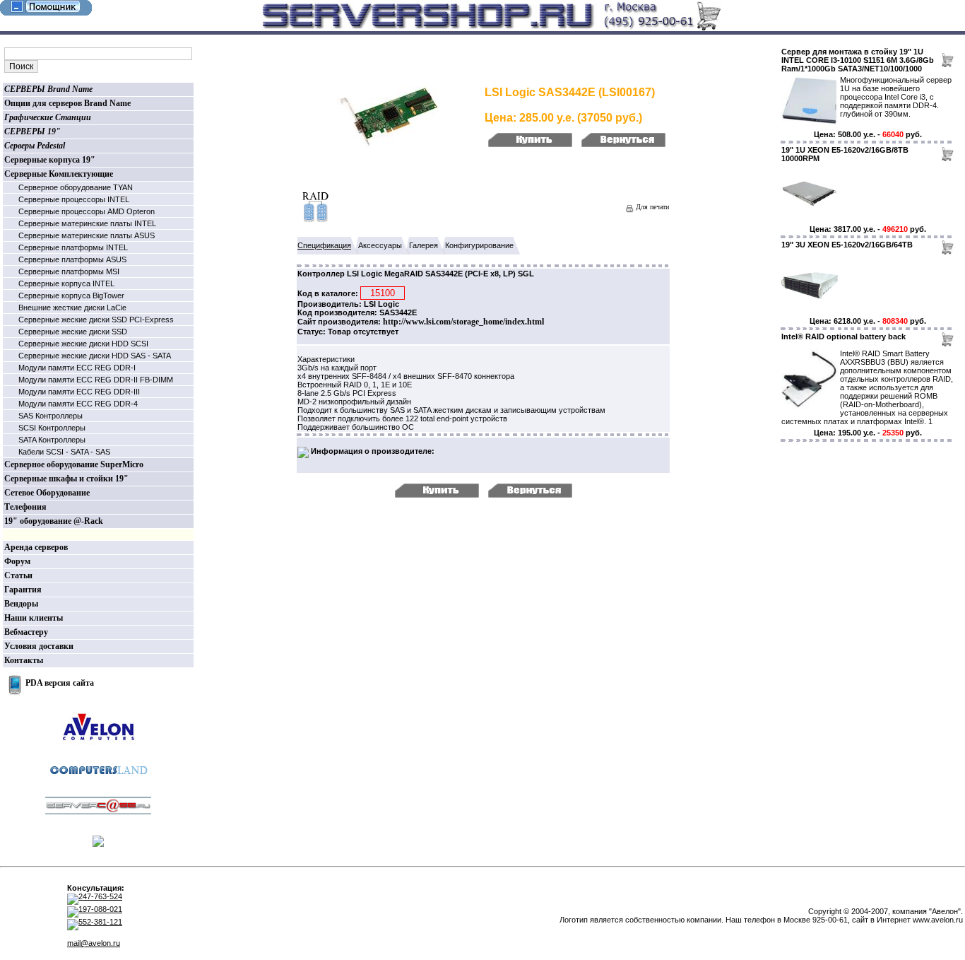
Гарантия (23, 590)
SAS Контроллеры (50, 415)
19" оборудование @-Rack (53, 521)
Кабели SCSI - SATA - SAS (64, 451)
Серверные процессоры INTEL (73, 199)
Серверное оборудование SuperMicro (73, 464)
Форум (17, 561)
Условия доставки (38, 646)
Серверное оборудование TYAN (75, 187)
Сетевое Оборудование (47, 493)
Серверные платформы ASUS (72, 259)
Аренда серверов (36, 547)
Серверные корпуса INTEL (66, 283)
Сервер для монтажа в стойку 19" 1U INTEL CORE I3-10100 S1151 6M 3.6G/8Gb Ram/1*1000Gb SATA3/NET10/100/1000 (857, 60)
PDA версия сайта (59, 683)
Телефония (25, 507)
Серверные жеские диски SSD (72, 331)
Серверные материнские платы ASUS (86, 235)
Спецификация (324, 245)
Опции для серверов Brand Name (67, 103)
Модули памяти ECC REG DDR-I (77, 367)
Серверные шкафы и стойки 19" (66, 479)
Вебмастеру (26, 632)
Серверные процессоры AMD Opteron (86, 211)
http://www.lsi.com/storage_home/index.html (463, 322)
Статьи (18, 575)
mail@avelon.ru (93, 943)
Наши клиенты (33, 618)
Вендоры (21, 604)
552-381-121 (100, 922)
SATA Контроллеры (51, 439)
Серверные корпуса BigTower (71, 295)
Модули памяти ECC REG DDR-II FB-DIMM (95, 379)
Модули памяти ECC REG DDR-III (79, 391)
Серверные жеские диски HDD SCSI (83, 343)
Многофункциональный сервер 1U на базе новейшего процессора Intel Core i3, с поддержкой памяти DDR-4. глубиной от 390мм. (896, 97)
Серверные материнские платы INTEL (87, 223)
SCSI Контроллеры (51, 427)
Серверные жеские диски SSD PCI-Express (96, 319)
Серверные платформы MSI (68, 271)
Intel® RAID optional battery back (843, 336)
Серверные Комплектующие (58, 174)
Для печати (651, 207)
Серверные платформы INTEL (73, 247)
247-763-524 (100, 896)
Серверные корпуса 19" (49, 160)
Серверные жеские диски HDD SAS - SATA (94, 355)
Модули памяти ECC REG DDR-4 (78, 403)
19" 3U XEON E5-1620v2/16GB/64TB (847, 244)
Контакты (23, 660)
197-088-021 (100, 909)
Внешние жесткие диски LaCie (72, 307)
